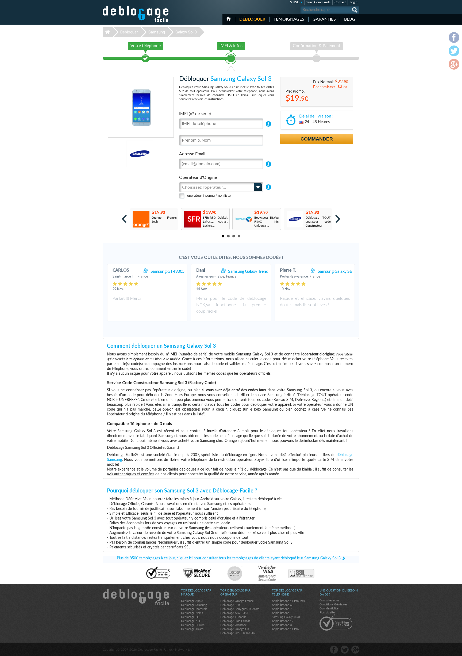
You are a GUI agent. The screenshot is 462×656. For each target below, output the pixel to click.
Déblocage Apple (192, 601)
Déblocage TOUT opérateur (318, 221)
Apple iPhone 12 (282, 621)
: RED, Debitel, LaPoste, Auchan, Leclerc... (215, 221)
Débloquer (252, 19)
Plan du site (327, 612)
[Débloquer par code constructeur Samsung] (295, 219)
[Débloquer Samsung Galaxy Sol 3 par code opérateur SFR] (192, 219)
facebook (334, 650)
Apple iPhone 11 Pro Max (288, 601)
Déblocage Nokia (192, 613)
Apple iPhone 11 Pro (285, 629)
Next (337, 219)
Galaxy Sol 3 (186, 32)
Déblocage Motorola (194, 609)
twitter (345, 650)
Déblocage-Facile (136, 14)
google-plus (355, 650)
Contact (340, 2)
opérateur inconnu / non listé (209, 196)
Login (353, 2)
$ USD (294, 2)
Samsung (156, 32)
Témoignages (289, 19)
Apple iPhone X (282, 625)
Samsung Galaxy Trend (248, 271)
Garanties (324, 19)
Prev (124, 219)
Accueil (228, 19)
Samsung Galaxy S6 (335, 271)
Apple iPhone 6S (282, 605)
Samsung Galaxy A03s (286, 617)
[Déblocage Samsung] (121, 153)
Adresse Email (192, 154)
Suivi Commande (318, 2)
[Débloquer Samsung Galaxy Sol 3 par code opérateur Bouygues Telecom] (243, 219)
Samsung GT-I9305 (167, 271)
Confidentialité (328, 608)
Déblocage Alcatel (192, 629)
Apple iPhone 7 (282, 609)
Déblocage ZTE (191, 621)
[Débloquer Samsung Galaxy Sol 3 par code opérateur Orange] (141, 219)
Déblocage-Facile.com (136, 597)
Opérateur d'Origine (198, 177)
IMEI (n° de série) (195, 114)
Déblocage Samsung (194, 605)
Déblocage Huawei (193, 625)
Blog (349, 19)
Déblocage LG (190, 617)
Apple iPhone (280, 613)
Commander (317, 139)
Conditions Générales (333, 604)
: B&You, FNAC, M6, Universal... (266, 221)
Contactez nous (329, 600)
